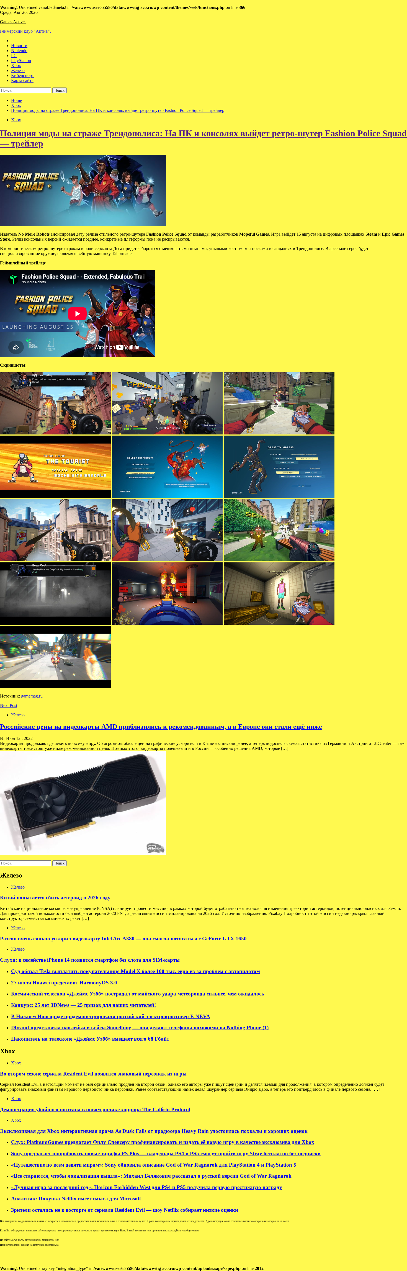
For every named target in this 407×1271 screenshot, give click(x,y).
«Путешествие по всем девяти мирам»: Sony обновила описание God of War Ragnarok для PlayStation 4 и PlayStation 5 (153, 1165)
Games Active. (13, 21)
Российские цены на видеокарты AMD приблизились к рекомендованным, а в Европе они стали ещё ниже (161, 726)
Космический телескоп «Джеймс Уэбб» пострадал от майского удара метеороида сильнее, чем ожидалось (137, 994)
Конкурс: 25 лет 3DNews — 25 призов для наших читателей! (83, 1005)
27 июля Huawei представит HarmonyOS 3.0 (64, 983)
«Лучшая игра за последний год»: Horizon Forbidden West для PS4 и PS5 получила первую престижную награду (146, 1187)
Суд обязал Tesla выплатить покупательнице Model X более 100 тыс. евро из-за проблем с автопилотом (135, 971)
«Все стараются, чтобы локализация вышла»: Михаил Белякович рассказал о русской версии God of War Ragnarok (151, 1176)
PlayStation (21, 60)
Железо (18, 70)
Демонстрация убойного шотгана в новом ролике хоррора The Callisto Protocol (95, 1109)
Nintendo (19, 50)
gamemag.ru (32, 696)
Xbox (16, 65)
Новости (19, 45)
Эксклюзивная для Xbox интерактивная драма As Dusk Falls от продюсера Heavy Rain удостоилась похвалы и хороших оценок (154, 1131)
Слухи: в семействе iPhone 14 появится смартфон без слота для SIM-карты (90, 960)
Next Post (8, 705)
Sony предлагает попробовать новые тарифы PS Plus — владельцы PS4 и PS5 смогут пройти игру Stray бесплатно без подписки (166, 1153)
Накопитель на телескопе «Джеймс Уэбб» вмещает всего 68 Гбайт (90, 1039)
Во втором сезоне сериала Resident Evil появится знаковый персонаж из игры (93, 1074)
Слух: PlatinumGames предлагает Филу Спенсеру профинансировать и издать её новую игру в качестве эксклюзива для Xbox (162, 1142)
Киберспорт (22, 75)
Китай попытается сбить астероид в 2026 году (55, 897)
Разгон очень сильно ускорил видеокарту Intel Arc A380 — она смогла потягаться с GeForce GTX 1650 (123, 938)
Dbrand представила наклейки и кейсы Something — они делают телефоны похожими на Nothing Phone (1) (140, 1027)
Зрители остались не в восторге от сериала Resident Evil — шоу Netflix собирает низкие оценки (124, 1210)
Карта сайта (22, 80)
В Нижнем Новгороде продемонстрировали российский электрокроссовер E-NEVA (110, 1016)
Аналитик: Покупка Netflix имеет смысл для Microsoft (76, 1198)
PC (14, 55)
